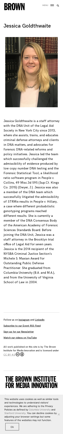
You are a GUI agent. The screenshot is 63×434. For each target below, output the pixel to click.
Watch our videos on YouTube (20, 337)
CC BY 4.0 (9, 354)
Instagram (24, 319)
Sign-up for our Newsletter (19, 331)
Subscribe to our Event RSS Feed (22, 325)
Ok (12, 426)
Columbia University (40, 409)
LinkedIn (39, 319)
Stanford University (15, 413)
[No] (58, 414)
